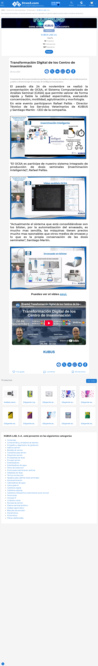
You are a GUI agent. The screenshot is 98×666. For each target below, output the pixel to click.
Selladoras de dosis (15, 473)
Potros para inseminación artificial (21, 470)
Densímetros (12, 513)
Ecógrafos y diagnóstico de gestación (22, 445)
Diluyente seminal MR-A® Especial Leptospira (29, 424)
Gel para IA (11, 498)
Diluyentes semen (14, 455)
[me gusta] (14, 372)
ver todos (91, 381)
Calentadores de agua (16, 483)
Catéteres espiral (14, 488)
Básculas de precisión (16, 510)
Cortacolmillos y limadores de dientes (22, 443)
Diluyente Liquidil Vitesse (29, 402)
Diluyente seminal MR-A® (68, 402)
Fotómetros (12, 515)
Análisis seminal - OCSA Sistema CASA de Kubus (10, 402)
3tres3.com (30, 3)
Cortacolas (11, 440)
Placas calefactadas (15, 518)
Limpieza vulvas (13, 500)
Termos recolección (15, 475)
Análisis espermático (15, 508)
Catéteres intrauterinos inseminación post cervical (28, 493)
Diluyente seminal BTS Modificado (49, 402)
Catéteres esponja (14, 490)
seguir (49, 52)
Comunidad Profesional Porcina (33, 6)
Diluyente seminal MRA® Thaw (68, 424)
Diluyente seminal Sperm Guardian (87, 424)
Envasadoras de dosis (16, 458)
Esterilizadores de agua (17, 465)
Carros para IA (13, 485)
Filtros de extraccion (15, 468)
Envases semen (13, 460)
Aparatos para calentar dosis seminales (23, 478)
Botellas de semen (15, 450)
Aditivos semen (13, 448)
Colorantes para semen (16, 453)
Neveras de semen (15, 503)
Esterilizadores (13, 463)
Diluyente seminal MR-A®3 (49, 424)
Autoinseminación (14, 480)
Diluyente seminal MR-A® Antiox (87, 402)
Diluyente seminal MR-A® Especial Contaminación (10, 424)
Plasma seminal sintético (17, 505)
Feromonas (12, 495)
